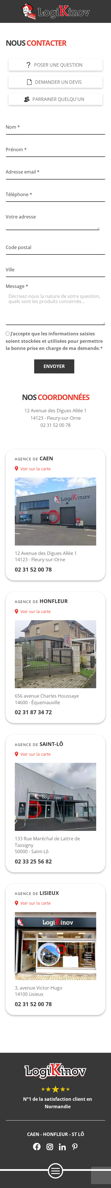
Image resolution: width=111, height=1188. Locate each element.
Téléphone (19, 194)
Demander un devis (58, 82)
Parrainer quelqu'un (58, 99)
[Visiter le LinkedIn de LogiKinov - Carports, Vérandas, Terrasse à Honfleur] (62, 1146)
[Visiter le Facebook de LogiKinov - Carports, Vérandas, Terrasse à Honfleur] (37, 1146)
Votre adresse (21, 217)
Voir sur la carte (35, 468)
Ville (10, 269)
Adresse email (23, 172)
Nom (13, 127)
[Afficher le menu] (55, 1171)
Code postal (18, 247)
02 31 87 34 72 (33, 712)
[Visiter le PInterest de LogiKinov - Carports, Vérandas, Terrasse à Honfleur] (74, 1146)
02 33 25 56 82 (33, 861)
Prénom (16, 149)
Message (17, 286)
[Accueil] (55, 11)
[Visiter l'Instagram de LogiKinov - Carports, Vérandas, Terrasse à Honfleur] (49, 1146)
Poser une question (58, 65)
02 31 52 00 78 (33, 569)
